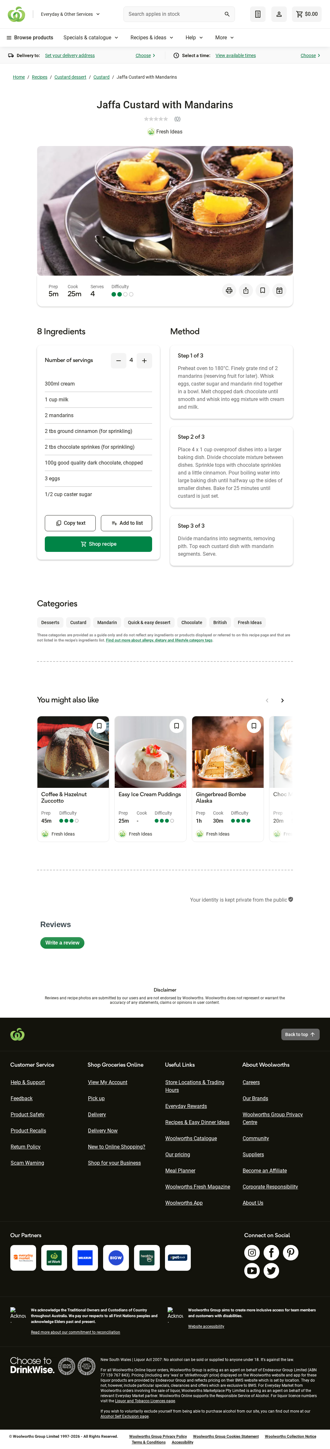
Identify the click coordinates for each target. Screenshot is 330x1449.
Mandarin (107, 622)
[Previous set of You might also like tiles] (267, 700)
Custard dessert (70, 77)
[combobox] (179, 14)
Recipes (39, 77)
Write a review (64, 944)
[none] (279, 14)
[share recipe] (246, 290)
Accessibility (182, 1442)
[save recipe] (263, 290)
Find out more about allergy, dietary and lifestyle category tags (159, 640)
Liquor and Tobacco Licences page (145, 1401)
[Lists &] (258, 14)
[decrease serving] (118, 360)
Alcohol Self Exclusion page (125, 1416)
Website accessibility (206, 1326)
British (220, 622)
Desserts (50, 622)
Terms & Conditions (149, 1442)
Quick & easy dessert (149, 622)
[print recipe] (229, 290)
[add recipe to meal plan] (279, 290)
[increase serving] (144, 360)
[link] (165, 119)
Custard (101, 77)
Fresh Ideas (169, 132)
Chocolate (191, 622)
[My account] (279, 14)
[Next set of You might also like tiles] (282, 700)
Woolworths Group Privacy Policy (158, 1436)
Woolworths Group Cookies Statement (226, 1436)
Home (19, 77)
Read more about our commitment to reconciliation (75, 1332)
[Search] (227, 14)
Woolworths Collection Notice (290, 1436)
